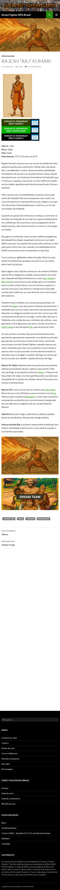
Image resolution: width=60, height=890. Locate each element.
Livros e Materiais (9, 753)
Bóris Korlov (7, 281)
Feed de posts (7, 793)
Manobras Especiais (10, 758)
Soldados (5, 838)
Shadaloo (30, 396)
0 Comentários (34, 67)
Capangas (5, 843)
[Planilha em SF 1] (16, 122)
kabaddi (30, 519)
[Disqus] (30, 591)
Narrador (5, 764)
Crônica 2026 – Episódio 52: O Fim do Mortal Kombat (25, 833)
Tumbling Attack (8, 828)
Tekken (8, 533)
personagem (43, 519)
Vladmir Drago (8, 543)
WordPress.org (8, 804)
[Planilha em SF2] (16, 136)
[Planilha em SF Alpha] (16, 129)
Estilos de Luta (7, 748)
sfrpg (20, 67)
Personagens (8, 56)
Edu (31, 327)
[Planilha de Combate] (35, 122)
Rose (53, 393)
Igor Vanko (48, 278)
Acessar (5, 788)
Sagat (15, 306)
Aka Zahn (50, 389)
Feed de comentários (10, 798)
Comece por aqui (9, 738)
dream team (9, 519)
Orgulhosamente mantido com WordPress (17, 886)
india (20, 519)
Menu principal (56, 14)
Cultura (4, 743)
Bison (41, 372)
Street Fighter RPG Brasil (16, 14)
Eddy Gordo (7, 327)
